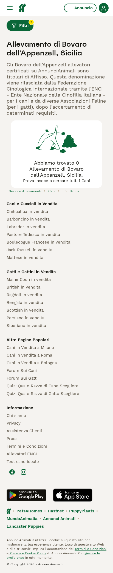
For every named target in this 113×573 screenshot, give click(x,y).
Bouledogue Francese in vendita (38, 242)
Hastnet (56, 511)
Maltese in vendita (25, 257)
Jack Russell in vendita (29, 249)
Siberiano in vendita (26, 325)
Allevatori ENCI (22, 453)
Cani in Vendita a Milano (30, 347)
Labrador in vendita (26, 226)
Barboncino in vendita (28, 219)
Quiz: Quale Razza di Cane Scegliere (42, 385)
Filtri (25, 24)
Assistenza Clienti (24, 430)
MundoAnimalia (22, 518)
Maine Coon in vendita (29, 279)
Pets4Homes (29, 511)
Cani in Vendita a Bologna (32, 362)
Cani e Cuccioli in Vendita (32, 203)
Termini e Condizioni (27, 446)
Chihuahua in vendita (27, 211)
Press (12, 438)
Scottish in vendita (25, 310)
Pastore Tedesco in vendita (33, 234)
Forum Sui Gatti (22, 378)
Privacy (14, 423)
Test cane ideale (23, 461)
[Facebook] (12, 472)
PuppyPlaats (81, 511)
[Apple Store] (73, 495)
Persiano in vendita (25, 317)
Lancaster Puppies (25, 526)
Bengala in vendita (25, 302)
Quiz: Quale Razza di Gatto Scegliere (43, 393)
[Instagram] (23, 472)
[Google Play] (26, 495)
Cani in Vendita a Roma (29, 355)
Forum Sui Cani (22, 370)
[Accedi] (104, 8)
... (62, 191)
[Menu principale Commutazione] (9, 7)
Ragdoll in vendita (24, 294)
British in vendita (23, 287)
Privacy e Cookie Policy (27, 553)
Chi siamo (16, 415)
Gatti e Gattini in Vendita (31, 271)
